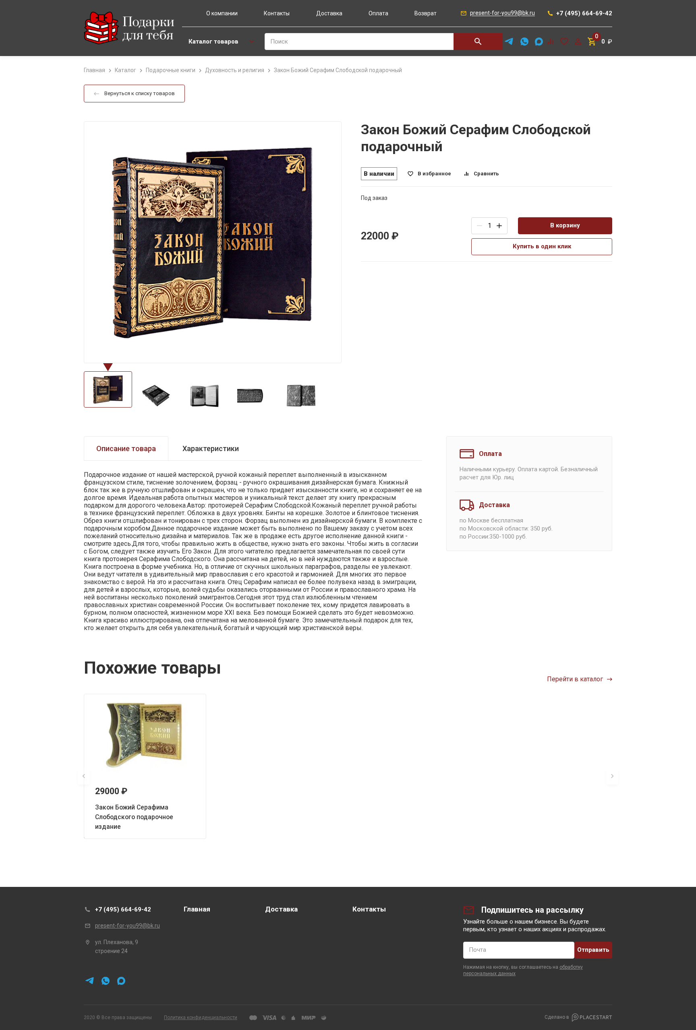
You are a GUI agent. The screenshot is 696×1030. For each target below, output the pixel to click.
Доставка (329, 13)
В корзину (565, 225)
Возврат (425, 13)
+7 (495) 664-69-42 (123, 909)
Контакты (277, 13)
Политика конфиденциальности (200, 1017)
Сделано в (557, 1017)
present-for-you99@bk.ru (127, 925)
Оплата (378, 13)
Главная (197, 909)
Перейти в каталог (575, 679)
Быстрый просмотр (145, 734)
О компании (222, 13)
